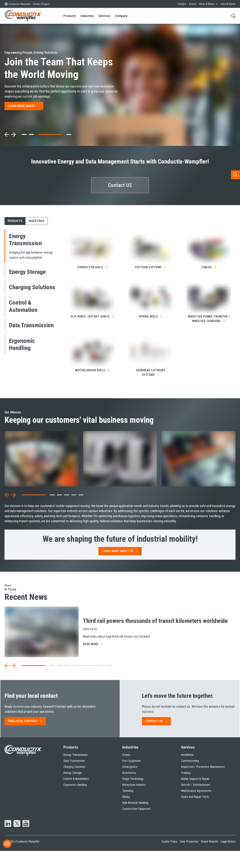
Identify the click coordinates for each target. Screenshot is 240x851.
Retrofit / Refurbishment (195, 785)
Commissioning (190, 761)
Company (121, 16)
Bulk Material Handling (135, 803)
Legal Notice (228, 841)
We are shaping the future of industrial (120, 539)
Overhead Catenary (150, 372)
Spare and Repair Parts (195, 797)
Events (192, 3)
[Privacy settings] (7, 844)
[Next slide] (13, 134)
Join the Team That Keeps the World (58, 68)
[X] (17, 824)
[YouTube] (25, 824)
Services (104, 16)
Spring (148, 316)
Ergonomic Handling (75, 785)
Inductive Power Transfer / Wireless (209, 319)
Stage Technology (133, 779)
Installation (187, 755)
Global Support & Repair (195, 779)
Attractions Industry (134, 785)
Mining (126, 797)
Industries (87, 16)
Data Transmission (74, 761)
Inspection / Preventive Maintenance (203, 767)
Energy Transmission (75, 755)
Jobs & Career (228, 3)
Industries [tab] (36, 221)
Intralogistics (129, 767)
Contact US (120, 185)
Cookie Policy (169, 841)
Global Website (209, 841)
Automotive (129, 773)
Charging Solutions (74, 767)
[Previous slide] (6, 134)
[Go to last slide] (6, 494)
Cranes (126, 755)
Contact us (154, 721)
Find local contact (23, 721)
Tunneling (127, 791)
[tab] (24, 134)
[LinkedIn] (7, 824)
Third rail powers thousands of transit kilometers (155, 620)
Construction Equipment (136, 809)
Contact (182, 3)
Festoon (148, 267)
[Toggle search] (233, 15)
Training (185, 773)
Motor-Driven (90, 370)
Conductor (90, 267)
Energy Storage (72, 773)
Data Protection (189, 841)
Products (69, 16)
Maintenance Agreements (196, 791)
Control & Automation (76, 779)
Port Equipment (131, 761)
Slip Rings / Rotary (90, 316)
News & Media (206, 3)
